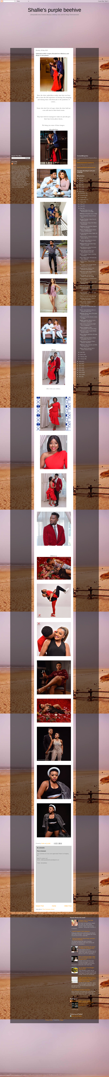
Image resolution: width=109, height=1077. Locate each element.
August (82, 202)
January (82, 358)
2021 (80, 189)
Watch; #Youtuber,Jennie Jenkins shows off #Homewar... (88, 230)
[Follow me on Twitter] (76, 1016)
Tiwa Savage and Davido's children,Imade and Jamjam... (88, 275)
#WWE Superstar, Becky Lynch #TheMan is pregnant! (87, 321)
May (81, 208)
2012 (80, 376)
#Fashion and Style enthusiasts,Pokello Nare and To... (88, 306)
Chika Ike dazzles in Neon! (86, 285)
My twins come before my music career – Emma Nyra (88, 241)
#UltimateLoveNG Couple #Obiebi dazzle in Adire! (88, 331)
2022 (80, 187)
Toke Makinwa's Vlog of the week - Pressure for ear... (88, 293)
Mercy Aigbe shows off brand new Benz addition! (88, 258)
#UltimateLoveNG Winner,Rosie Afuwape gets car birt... (87, 272)
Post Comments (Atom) (48, 909)
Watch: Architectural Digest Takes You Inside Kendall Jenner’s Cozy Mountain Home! (87, 958)
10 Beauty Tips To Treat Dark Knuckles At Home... (86, 921)
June (81, 206)
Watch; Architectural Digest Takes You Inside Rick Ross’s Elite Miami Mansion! (86, 1004)
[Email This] (55, 843)
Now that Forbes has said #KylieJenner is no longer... (87, 211)
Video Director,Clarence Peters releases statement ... (87, 342)
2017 (80, 366)
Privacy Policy (49, 1020)
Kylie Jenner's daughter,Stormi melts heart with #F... (87, 302)
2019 (80, 361)
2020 (80, 191)
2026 (80, 178)
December (83, 193)
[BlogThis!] (56, 843)
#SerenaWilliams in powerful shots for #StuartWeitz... (88, 279)
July (81, 204)
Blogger (61, 1020)
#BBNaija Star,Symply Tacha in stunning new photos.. (87, 299)
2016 (80, 368)
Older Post (68, 906)
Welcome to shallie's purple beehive (81, 1001)
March (82, 354)
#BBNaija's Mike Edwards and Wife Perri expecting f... (88, 345)
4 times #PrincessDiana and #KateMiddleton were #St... (87, 251)
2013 (80, 374)
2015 (80, 370)
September (83, 199)
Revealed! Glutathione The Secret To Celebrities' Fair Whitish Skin (87, 947)
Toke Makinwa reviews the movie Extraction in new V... (88, 248)
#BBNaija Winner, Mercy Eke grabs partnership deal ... (88, 314)
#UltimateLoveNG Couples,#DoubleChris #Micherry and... (88, 289)
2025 (80, 180)
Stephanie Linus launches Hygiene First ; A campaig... (88, 227)
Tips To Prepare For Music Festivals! (81, 989)
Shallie (15, 163)
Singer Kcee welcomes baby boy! (88, 296)
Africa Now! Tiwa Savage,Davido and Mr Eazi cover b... (88, 265)
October (82, 197)
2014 (80, 372)
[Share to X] (58, 843)
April (81, 352)
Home (54, 906)
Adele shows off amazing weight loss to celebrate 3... (88, 324)
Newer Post (40, 906)
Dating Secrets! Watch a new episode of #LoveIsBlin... (87, 268)
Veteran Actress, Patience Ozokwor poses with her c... (88, 237)
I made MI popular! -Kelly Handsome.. (81, 931)
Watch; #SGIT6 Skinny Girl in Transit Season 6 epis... (87, 349)
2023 (80, 184)
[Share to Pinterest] (61, 843)
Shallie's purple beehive (54, 10)
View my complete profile (17, 187)
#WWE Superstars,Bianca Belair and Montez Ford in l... (88, 338)
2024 (80, 182)
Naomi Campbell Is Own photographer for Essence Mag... (88, 328)
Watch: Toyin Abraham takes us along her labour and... (88, 310)
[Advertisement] (54, 32)
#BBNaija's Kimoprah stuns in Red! (88, 213)
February (82, 356)
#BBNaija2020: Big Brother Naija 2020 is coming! (88, 244)
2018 (80, 363)
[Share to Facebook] (59, 843)
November (83, 195)
